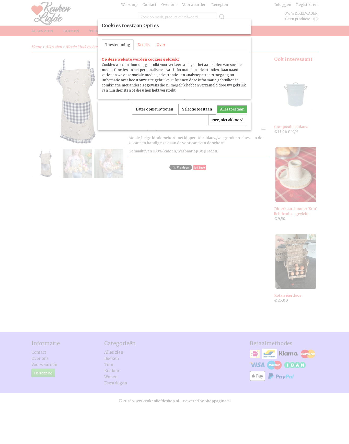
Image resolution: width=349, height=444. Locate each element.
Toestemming (117, 44)
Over (161, 44)
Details (143, 44)
